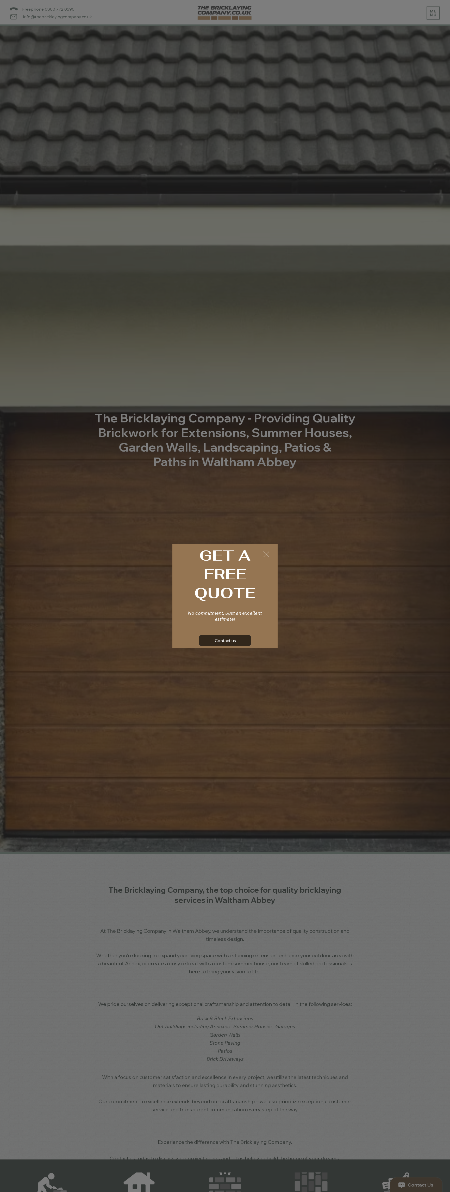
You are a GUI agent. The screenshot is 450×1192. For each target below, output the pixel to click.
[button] (266, 554)
